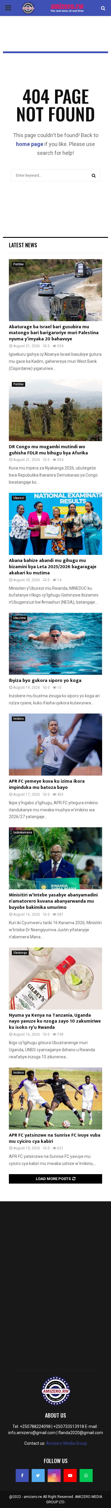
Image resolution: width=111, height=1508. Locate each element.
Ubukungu (20, 952)
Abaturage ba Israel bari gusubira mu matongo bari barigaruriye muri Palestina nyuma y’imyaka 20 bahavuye (54, 333)
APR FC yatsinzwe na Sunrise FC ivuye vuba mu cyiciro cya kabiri (54, 1138)
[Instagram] (54, 1475)
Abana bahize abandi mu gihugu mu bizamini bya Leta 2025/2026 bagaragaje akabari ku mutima (52, 567)
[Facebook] (22, 1475)
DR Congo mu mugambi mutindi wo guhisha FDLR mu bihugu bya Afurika (48, 450)
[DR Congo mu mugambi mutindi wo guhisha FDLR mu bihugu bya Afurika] (55, 410)
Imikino (18, 718)
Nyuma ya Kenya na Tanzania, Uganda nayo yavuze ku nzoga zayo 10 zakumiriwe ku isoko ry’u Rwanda (55, 1021)
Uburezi (18, 498)
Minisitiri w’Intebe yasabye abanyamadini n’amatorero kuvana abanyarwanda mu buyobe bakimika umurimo (53, 901)
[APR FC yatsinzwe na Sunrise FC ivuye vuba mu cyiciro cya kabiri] (55, 1098)
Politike (18, 264)
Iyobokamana (22, 832)
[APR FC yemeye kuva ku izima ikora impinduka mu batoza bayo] (55, 745)
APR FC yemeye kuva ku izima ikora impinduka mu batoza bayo (47, 784)
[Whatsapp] (86, 1475)
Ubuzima (19, 618)
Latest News (23, 245)
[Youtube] (70, 1475)
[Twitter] (38, 1475)
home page (29, 144)
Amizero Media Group (66, 1443)
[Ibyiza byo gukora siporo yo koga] (55, 644)
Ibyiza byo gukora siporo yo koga (45, 681)
